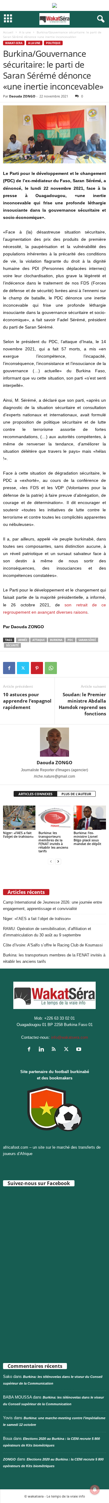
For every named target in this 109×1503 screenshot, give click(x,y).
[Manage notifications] (95, 1489)
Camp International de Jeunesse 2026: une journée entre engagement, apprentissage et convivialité (52, 905)
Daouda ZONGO (22, 96)
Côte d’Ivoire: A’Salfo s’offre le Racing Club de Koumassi (53, 945)
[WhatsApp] (51, 668)
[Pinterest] (37, 668)
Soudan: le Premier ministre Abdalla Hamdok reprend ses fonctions (82, 704)
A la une (25, 32)
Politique (53, 43)
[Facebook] (9, 668)
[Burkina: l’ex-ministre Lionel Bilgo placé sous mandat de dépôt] (90, 818)
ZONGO (9, 1459)
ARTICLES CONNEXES (35, 794)
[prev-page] (51, 861)
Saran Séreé (87, 640)
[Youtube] (79, 1050)
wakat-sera (13, 43)
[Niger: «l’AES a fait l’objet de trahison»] (19, 818)
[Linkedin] (43, 1050)
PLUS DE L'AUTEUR (76, 794)
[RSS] (55, 1050)
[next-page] (58, 861)
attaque (38, 640)
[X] (23, 668)
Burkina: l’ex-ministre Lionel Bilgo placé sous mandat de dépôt (87, 838)
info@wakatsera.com (69, 1037)
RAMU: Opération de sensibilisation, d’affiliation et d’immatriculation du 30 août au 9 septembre (47, 931)
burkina (56, 640)
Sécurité (12, 645)
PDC (70, 640)
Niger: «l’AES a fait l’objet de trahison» (18, 834)
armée (22, 640)
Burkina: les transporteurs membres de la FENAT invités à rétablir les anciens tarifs (53, 841)
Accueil (8, 32)
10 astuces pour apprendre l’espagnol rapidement (27, 700)
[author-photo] (54, 742)
